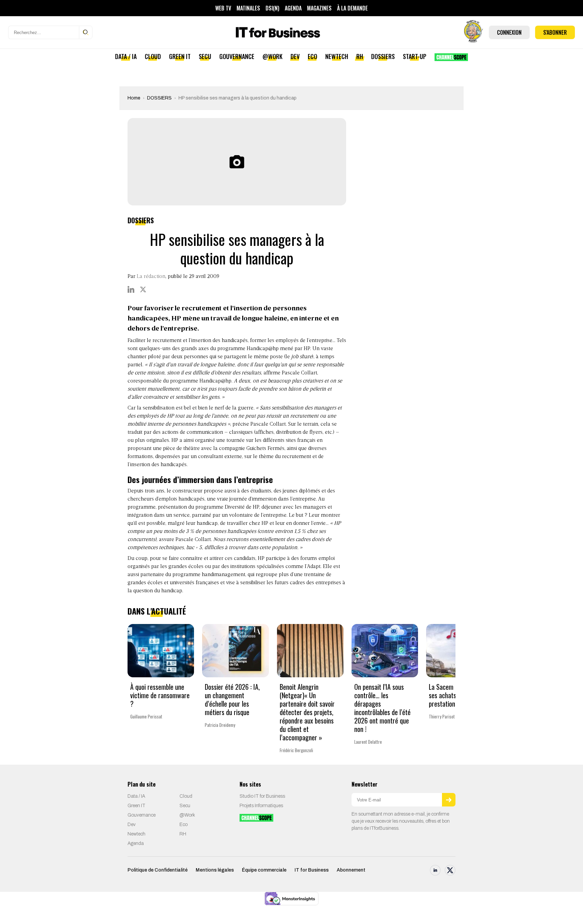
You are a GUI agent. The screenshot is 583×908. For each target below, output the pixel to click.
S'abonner (555, 32)
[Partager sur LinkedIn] (131, 289)
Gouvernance (236, 56)
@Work (272, 56)
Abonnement (351, 870)
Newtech (336, 56)
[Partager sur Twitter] (143, 289)
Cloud (153, 56)
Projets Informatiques (261, 805)
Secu (205, 56)
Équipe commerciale (264, 870)
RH (359, 56)
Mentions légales (215, 870)
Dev (295, 56)
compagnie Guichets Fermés (251, 448)
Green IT (180, 56)
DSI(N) (272, 8)
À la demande (352, 8)
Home (134, 98)
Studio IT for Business (262, 796)
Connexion (509, 32)
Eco (312, 56)
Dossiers (383, 56)
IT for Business (312, 870)
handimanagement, (224, 574)
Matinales (248, 8)
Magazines (319, 8)
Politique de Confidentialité (158, 870)
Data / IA (126, 56)
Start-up (414, 56)
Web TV (223, 8)
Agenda (293, 8)
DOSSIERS (159, 98)
